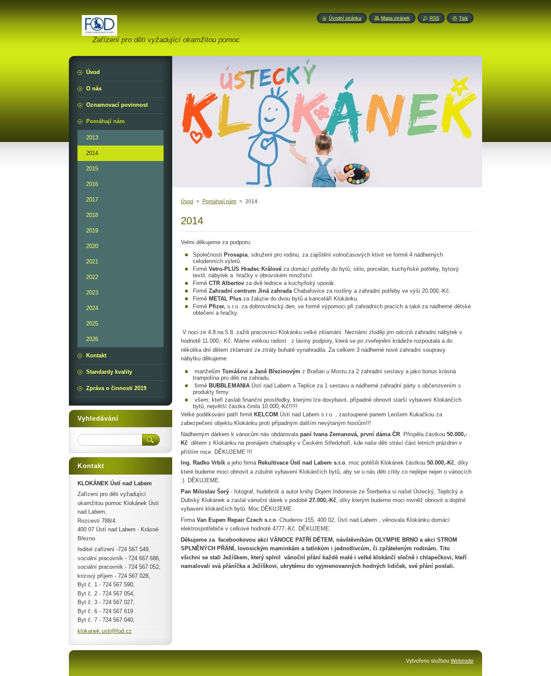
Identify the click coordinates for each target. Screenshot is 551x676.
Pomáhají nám (219, 201)
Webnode (462, 661)
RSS (434, 18)
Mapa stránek (395, 18)
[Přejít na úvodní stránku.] (99, 31)
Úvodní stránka (345, 18)
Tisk (463, 18)
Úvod (187, 201)
